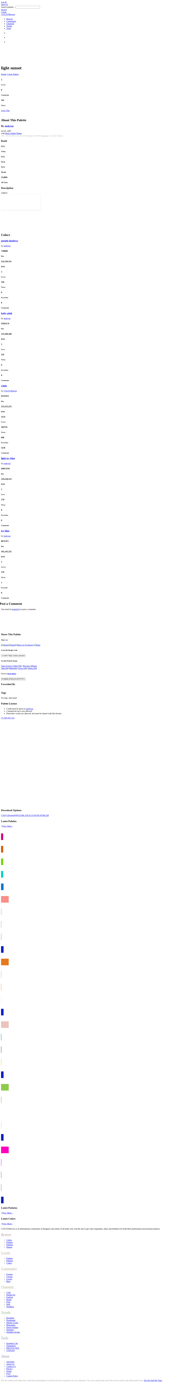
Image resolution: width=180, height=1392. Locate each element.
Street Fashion (12, 1327)
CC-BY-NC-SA (7, 718)
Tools (8, 28)
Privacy (9, 1369)
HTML (43, 815)
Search (4, 10)
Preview (26, 666)
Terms (8, 1371)
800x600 (13, 668)
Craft (8, 1292)
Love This (5, 110)
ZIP (47, 815)
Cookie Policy (12, 1376)
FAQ (8, 1373)
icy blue (5, 530)
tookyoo (9, 126)
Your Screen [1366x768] (11, 666)
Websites (10, 1330)
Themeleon (11, 1346)
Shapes (9, 1247)
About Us (10, 1364)
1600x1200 (32, 668)
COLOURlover (10, 391)
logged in (16, 609)
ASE (27, 815)
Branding (10, 1318)
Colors (9, 1240)
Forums (9, 1274)
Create (3, 12)
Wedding (10, 1307)
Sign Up (4, 4)
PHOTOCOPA (12, 1348)
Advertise (10, 1362)
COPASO (10, 1350)
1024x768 (22, 668)
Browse (9, 19)
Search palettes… (8, 7)
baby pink (6, 313)
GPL (38, 815)
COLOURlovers (8, 14)
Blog (8, 1281)
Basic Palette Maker (13, 133)
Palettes (9, 1242)
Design (11, 815)
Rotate (3, 74)
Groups (9, 1277)
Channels (10, 24)
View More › (7, 826)
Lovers (9, 1279)
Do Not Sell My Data (153, 1380)
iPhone (34, 666)
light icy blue (8, 458)
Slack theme (11, 674)
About (5, 1356)
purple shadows (9, 240)
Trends (9, 26)
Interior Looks (12, 1323)
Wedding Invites (13, 1332)
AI (34, 815)
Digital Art (10, 1295)
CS (2, 815)
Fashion (9, 1297)
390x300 (4, 668)
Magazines (10, 1325)
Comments (5, 95)
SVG (6, 815)
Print (8, 1302)
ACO (31, 815)
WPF (16, 815)
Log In (4, 2)
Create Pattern (13, 74)
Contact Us (11, 1366)
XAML (21, 815)
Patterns (9, 1245)
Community (11, 21)
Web (8, 1304)
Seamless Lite (12, 1343)
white (4, 385)
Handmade (10, 1320)
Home (8, 1300)
